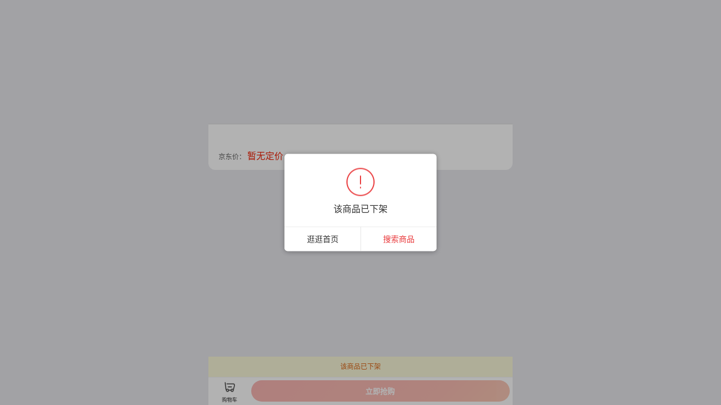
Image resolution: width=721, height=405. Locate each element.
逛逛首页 (323, 239)
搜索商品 (399, 239)
